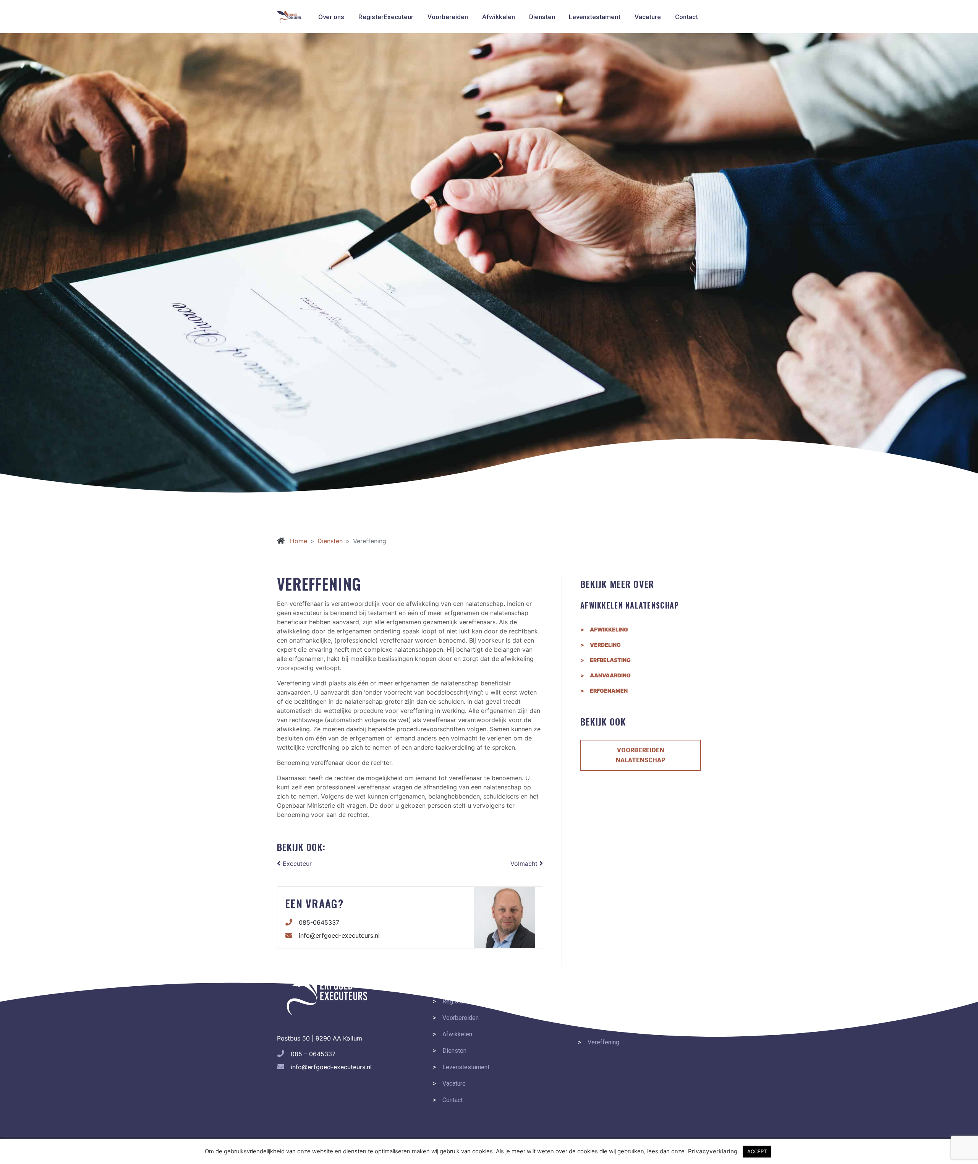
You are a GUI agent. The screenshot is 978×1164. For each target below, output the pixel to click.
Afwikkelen (498, 17)
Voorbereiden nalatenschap (640, 755)
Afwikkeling (609, 630)
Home (297, 541)
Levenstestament (594, 17)
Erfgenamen (609, 691)
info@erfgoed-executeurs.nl (339, 935)
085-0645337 (319, 922)
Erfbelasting (610, 660)
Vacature (648, 17)
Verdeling (605, 645)
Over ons (331, 17)
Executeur (296, 863)
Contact (686, 17)
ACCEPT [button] (757, 1151)
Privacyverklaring (712, 1151)
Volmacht (524, 863)
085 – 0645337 (313, 1054)
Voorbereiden (447, 17)
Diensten (542, 17)
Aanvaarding (610, 675)
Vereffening (603, 1042)
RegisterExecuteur (385, 17)
